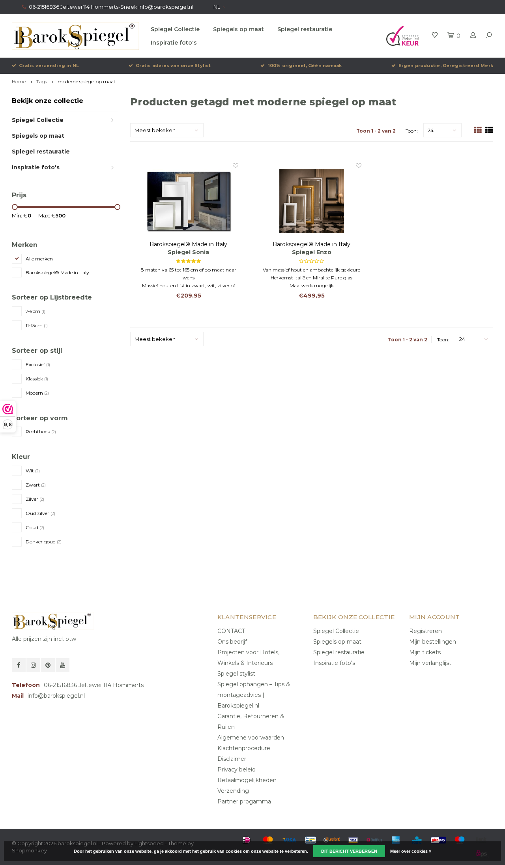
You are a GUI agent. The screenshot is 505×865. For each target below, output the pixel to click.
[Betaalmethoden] (246, 840)
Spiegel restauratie (304, 29)
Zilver (35, 499)
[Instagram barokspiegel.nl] (33, 665)
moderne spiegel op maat (87, 81)
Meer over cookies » (410, 851)
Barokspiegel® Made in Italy (57, 272)
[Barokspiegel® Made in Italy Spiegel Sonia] (189, 201)
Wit (33, 471)
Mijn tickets (425, 652)
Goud (35, 527)
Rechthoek (41, 431)
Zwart (36, 485)
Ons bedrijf (232, 641)
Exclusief (38, 364)
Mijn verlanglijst (430, 663)
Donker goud (44, 542)
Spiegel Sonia (188, 252)
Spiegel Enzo (311, 252)
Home (19, 81)
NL (216, 7)
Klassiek (37, 379)
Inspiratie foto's (174, 42)
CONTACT (231, 631)
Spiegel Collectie (175, 29)
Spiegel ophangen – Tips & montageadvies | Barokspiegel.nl (253, 695)
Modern (37, 393)
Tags (41, 81)
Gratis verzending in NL (49, 65)
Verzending (233, 790)
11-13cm (37, 325)
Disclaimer (231, 758)
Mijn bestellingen (432, 641)
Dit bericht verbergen (349, 851)
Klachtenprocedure (243, 748)
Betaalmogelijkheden (247, 780)
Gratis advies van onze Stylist (173, 65)
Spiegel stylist (236, 673)
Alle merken (39, 259)
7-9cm (35, 311)
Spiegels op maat (238, 29)
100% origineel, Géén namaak (305, 65)
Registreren (425, 631)
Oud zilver (40, 513)
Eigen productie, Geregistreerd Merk (445, 65)
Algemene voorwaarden (250, 737)
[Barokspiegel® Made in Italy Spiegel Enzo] (312, 201)
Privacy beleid (236, 769)
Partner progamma (244, 801)
